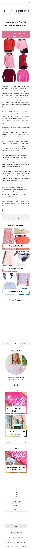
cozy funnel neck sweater (12, 141)
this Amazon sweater (12, 155)
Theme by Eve (23, 546)
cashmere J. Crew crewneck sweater (15, 185)
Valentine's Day (20, 216)
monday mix (10, 216)
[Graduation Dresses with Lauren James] (16, 437)
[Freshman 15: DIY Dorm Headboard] (16, 414)
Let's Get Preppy (13, 546)
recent (6, 343)
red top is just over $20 (16, 120)
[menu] (2, 2)
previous (25, 343)
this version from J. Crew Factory (13, 173)
